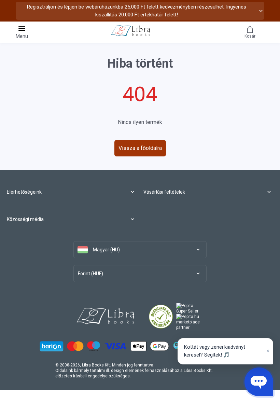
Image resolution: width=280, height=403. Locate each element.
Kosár (249, 36)
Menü (22, 36)
